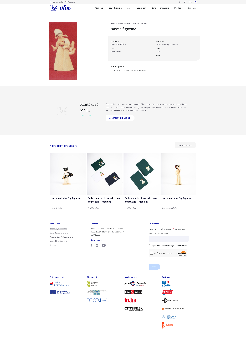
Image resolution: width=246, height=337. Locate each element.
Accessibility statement (58, 241)
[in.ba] (142, 300)
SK (190, 2)
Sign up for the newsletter (160, 233)
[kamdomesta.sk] (142, 292)
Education (141, 7)
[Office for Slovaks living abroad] (179, 317)
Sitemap (53, 245)
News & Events (115, 7)
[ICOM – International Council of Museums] (104, 300)
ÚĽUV (113, 23)
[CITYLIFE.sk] (142, 309)
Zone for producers (160, 7)
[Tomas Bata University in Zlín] (179, 309)
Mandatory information (58, 228)
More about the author (119, 118)
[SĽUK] (179, 292)
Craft (128, 7)
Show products (185, 145)
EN (185, 2)
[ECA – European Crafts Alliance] (104, 284)
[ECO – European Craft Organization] (104, 292)
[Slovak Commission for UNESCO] (179, 284)
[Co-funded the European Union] (67, 292)
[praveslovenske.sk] (142, 284)
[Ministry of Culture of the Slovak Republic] (67, 284)
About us (99, 7)
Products (178, 7)
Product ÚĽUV (124, 23)
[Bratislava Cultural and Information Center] (179, 325)
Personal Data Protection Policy (62, 237)
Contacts (192, 7)
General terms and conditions (61, 232)
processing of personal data (175, 245)
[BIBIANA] (179, 300)
